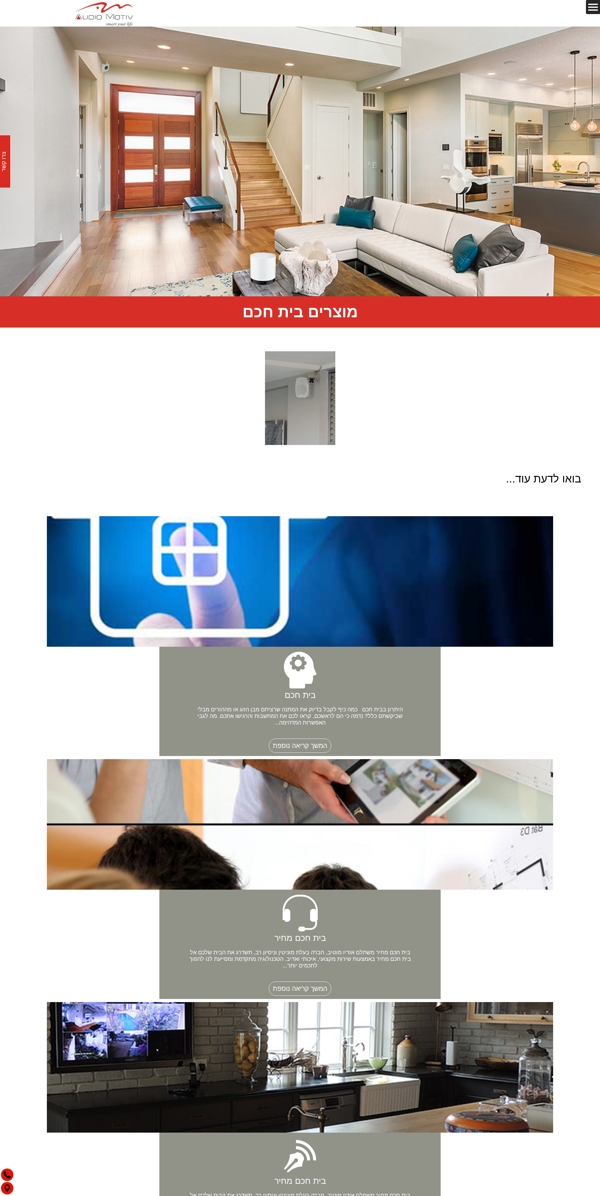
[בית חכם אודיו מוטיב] (104, 13)
